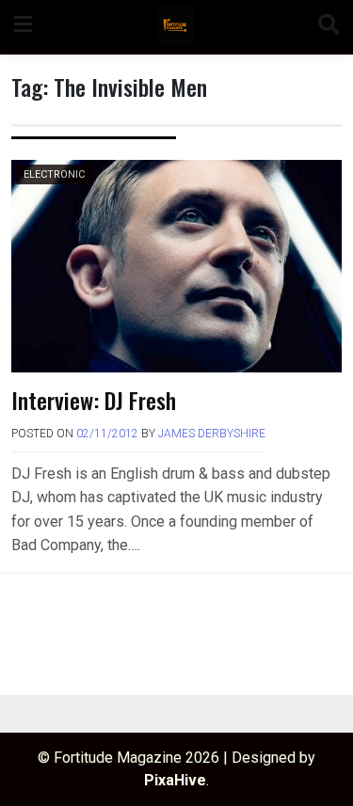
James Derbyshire (211, 433)
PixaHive (175, 780)
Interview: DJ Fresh (93, 400)
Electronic (54, 174)
